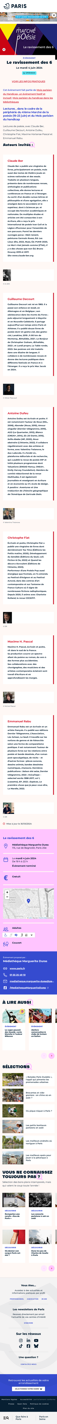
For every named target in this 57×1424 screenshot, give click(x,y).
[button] (28, 901)
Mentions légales (9, 1399)
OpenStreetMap (43, 918)
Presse (11, 1404)
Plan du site (28, 1408)
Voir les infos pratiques (28, 81)
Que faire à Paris (22, 1418)
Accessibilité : (37, 1399)
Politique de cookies (39, 1404)
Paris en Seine (43, 1418)
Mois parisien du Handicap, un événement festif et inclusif (27, 94)
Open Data (22, 1404)
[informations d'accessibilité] (18, 935)
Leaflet (30, 918)
